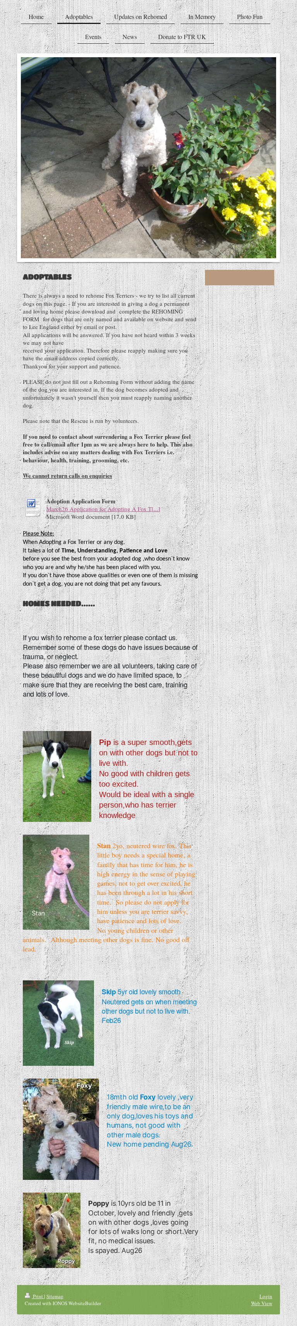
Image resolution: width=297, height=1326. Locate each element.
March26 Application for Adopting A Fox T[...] (103, 509)
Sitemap (54, 1296)
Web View (261, 1303)
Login (265, 1296)
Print (38, 1296)
